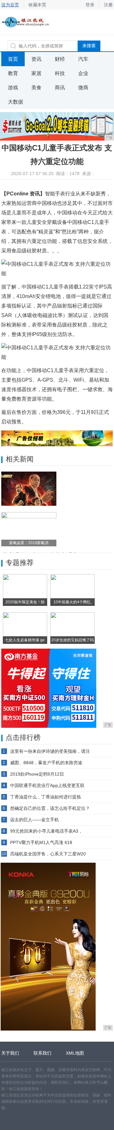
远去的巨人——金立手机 (34, 819)
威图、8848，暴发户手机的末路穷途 (46, 762)
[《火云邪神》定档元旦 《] (28, 489)
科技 (60, 73)
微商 (83, 87)
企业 (83, 73)
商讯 (60, 87)
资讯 (36, 59)
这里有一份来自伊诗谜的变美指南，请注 (50, 751)
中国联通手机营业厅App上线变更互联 (47, 785)
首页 (13, 59)
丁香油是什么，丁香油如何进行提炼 (45, 796)
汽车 (83, 59)
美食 (36, 87)
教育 (13, 73)
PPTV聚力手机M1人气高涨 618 (41, 842)
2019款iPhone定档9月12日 (37, 774)
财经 (60, 59)
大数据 (15, 102)
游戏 (13, 87)
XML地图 (75, 1053)
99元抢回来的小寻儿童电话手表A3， (46, 831)
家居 (36, 73)
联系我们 (42, 1053)
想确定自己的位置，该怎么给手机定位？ (50, 808)
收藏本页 (37, 4)
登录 (90, 4)
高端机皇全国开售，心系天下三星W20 (48, 853)
